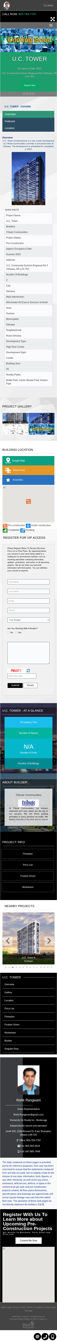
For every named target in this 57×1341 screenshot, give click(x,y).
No (11, 632)
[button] (28, 501)
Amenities (17, 479)
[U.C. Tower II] (28, 938)
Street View (18, 470)
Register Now (29, 85)
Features (10, 121)
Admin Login (6, 1307)
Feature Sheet (27, 876)
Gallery (8, 992)
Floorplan (28, 853)
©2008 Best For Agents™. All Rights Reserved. (28, 1316)
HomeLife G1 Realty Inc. (28, 1120)
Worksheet (27, 887)
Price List (28, 865)
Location (10, 128)
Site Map (28, 1311)
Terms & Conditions (35, 1307)
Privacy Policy (19, 1307)
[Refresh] (28, 671)
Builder (8, 1040)
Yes (19, 632)
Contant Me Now (28, 1240)
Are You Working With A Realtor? (22, 628)
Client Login (50, 1307)
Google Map (18, 460)
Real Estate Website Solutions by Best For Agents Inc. (28, 1319)
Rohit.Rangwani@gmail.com (28, 1114)
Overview (10, 114)
